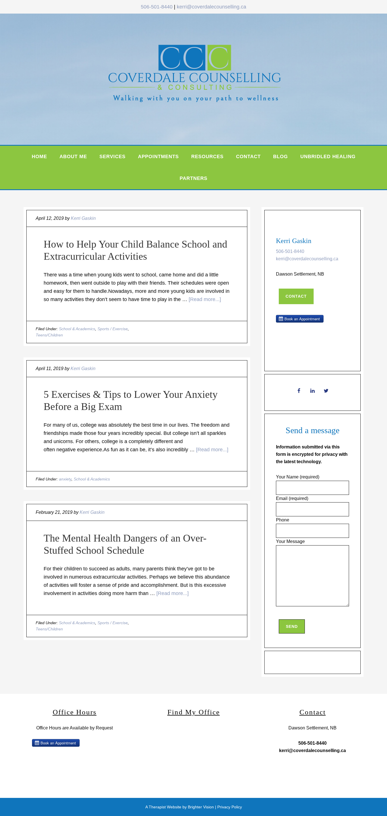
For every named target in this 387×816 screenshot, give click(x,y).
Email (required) (292, 498)
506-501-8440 (157, 7)
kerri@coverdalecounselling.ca (211, 7)
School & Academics (77, 329)
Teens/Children (49, 335)
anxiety (65, 479)
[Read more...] (205, 299)
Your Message (290, 541)
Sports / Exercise (112, 329)
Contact (296, 296)
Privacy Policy (229, 807)
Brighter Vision (201, 807)
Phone (282, 519)
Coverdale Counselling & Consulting (208, 78)
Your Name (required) (297, 476)
